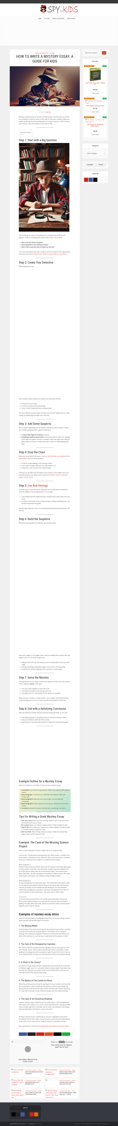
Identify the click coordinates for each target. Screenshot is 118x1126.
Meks (26, 1124)
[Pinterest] (86, 180)
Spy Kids (47, 18)
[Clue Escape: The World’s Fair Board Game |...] (95, 121)
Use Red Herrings (38, 485)
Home (40, 18)
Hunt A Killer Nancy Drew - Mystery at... (95, 83)
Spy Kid (48, 112)
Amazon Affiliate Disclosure (88, 1123)
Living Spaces (71, 18)
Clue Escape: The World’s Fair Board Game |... (95, 125)
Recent (101, 164)
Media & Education (58, 18)
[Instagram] (95, 180)
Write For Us (105, 1123)
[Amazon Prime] (95, 87)
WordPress (38, 1124)
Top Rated (90, 164)
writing (52, 53)
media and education (42, 53)
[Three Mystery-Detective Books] (95, 102)
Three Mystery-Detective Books (95, 105)
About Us (98, 1123)
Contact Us (77, 1123)
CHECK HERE (95, 93)
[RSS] (36, 1114)
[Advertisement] (59, 34)
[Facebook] (91, 180)
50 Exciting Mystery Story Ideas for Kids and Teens (52, 1026)
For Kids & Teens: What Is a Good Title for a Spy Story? (49, 254)
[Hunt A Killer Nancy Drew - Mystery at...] (95, 74)
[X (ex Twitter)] (18, 1114)
